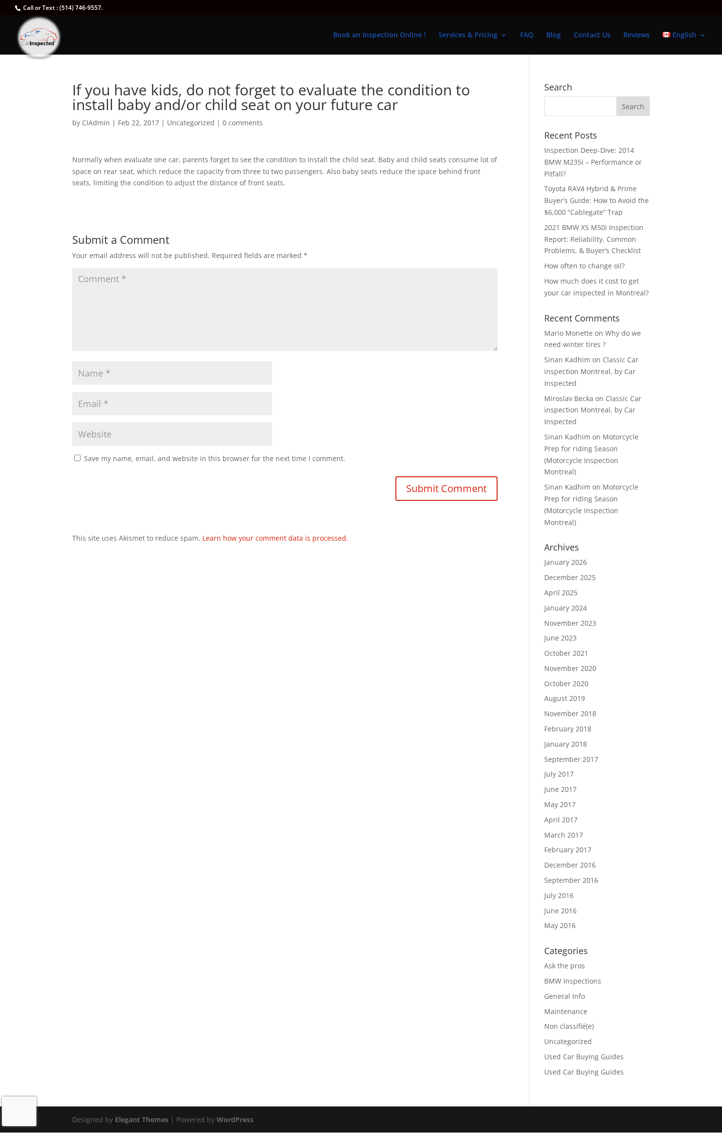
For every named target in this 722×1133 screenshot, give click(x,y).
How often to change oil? (584, 265)
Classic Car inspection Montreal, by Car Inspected (591, 371)
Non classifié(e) (569, 1026)
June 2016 (560, 910)
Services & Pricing (468, 35)
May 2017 (560, 804)
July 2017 (559, 774)
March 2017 (563, 835)
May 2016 (560, 925)
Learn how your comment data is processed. (275, 538)
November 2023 (570, 623)
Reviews (636, 35)
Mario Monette (568, 333)
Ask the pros (564, 965)
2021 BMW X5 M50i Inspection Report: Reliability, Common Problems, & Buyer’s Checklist (593, 239)
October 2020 (566, 683)
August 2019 (564, 698)
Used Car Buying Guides (584, 1056)
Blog (553, 35)
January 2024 (565, 607)
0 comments (242, 122)
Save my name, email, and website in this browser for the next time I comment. (214, 458)
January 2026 (565, 562)
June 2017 (560, 789)
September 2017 (571, 759)
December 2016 (570, 865)
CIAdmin (96, 122)
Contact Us (592, 35)
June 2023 (560, 637)
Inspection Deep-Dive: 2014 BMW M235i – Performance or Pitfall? (593, 161)
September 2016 (571, 880)
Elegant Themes (141, 1119)
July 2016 (559, 895)
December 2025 (570, 577)
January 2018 (565, 744)
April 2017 (561, 819)
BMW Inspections (572, 981)
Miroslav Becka (568, 398)
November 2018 (570, 713)
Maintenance (565, 1011)
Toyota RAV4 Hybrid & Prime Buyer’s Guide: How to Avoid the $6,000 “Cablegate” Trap (596, 200)
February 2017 (567, 849)
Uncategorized (191, 122)
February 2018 (567, 728)
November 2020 (570, 668)
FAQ (526, 35)
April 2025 (561, 592)
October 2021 (566, 653)
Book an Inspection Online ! (379, 35)
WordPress (235, 1119)
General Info (564, 996)
